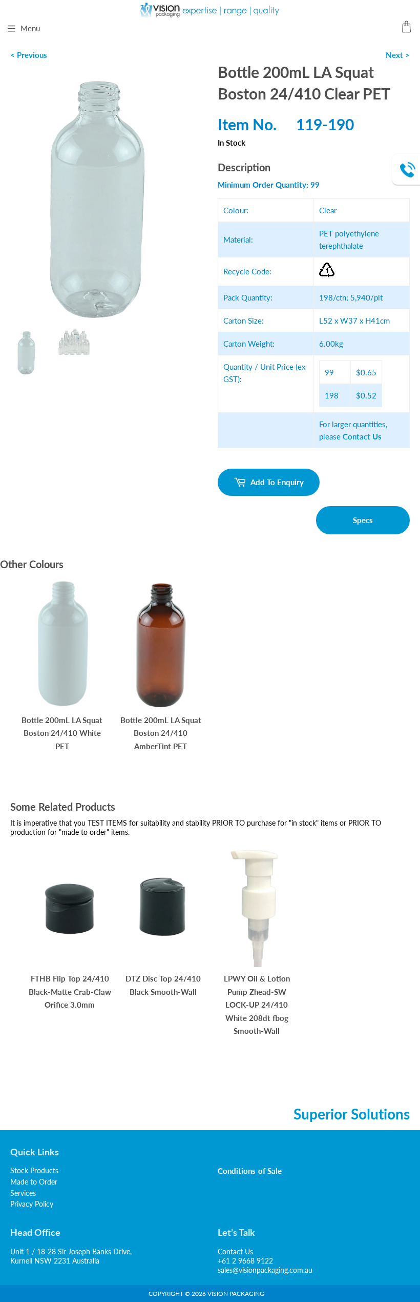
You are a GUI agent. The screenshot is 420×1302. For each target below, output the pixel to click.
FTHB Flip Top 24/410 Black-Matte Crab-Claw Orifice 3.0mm (70, 991)
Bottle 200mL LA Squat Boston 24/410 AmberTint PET (160, 733)
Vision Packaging (235, 1293)
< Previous (28, 54)
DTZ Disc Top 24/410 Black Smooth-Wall (163, 985)
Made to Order (33, 1181)
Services (23, 1193)
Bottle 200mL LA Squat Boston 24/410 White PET (62, 733)
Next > (398, 54)
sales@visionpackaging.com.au (265, 1270)
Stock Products (34, 1170)
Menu (30, 28)
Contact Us (235, 1251)
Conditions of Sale (250, 1170)
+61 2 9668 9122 (245, 1260)
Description (244, 167)
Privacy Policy (31, 1203)
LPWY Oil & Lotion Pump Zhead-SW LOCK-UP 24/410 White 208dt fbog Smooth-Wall (257, 1004)
